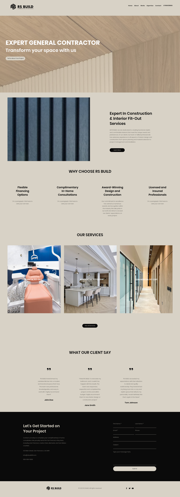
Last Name (138, 423)
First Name (116, 423)
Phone (137, 430)
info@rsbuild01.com (29, 455)
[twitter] (130, 488)
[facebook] (126, 488)
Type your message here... (122, 451)
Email (115, 430)
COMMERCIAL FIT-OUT (146, 279)
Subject (115, 444)
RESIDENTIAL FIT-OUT (90, 279)
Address (116, 437)
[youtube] (133, 488)
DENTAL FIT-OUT (34, 279)
